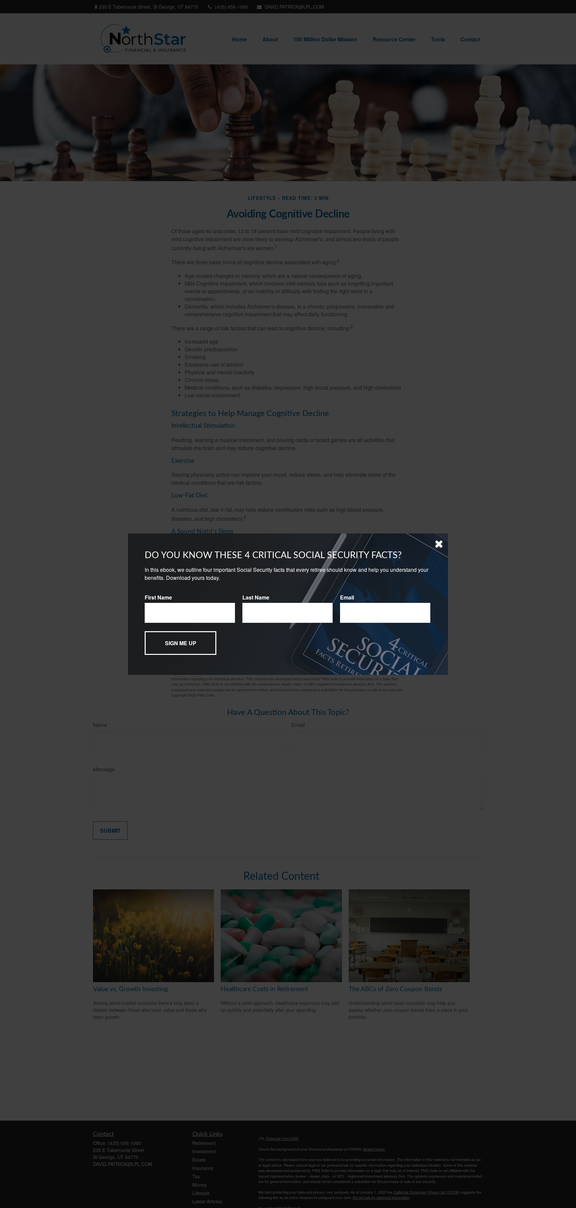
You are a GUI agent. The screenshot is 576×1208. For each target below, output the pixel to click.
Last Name (255, 597)
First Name (158, 597)
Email (347, 597)
